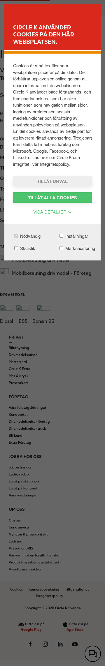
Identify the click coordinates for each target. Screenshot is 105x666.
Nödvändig (30, 236)
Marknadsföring (79, 248)
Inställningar (76, 236)
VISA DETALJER (50, 212)
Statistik (27, 248)
